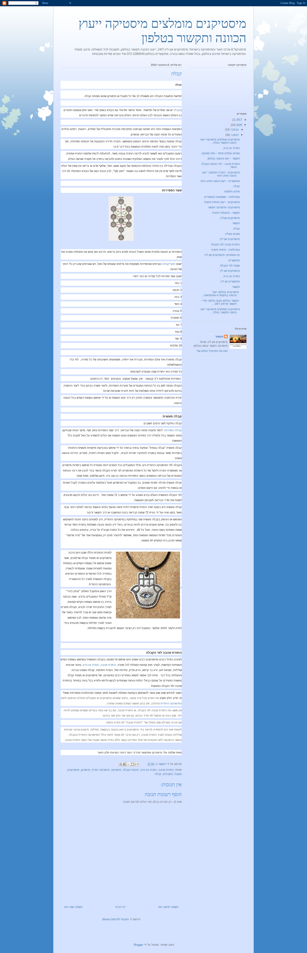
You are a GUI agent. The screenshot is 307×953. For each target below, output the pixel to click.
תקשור (236, 223)
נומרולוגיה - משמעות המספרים (222, 196)
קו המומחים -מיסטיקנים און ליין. (222, 255)
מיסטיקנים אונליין (230, 218)
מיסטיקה (116, 769)
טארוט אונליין (232, 233)
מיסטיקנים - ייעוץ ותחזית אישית (222, 202)
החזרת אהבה (108, 664)
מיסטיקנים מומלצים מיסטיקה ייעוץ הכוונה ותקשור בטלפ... (220, 141)
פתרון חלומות (232, 191)
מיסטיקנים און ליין (230, 270)
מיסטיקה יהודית (100, 769)
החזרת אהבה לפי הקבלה (225, 244)
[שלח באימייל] (136, 764)
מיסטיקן (85, 769)
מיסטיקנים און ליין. (229, 239)
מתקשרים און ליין (230, 281)
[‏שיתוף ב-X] (129, 764)
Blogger (138, 944)
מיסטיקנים (73, 769)
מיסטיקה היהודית (170, 703)
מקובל (178, 774)
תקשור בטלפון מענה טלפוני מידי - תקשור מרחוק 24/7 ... (220, 302)
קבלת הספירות (173, 430)
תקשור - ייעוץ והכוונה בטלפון (224, 158)
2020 (238, 124)
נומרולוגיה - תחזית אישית (225, 249)
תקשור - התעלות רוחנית (226, 212)
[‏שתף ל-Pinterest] (121, 764)
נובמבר (234, 129)
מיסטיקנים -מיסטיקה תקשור (224, 207)
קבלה (177, 110)
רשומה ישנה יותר (73, 907)
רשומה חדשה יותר (168, 907)
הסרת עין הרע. (231, 148)
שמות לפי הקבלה (230, 265)
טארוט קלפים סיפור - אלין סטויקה (221, 153)
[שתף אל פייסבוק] (125, 764)
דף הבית (120, 907)
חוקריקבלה (169, 263)
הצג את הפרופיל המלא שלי (212, 351)
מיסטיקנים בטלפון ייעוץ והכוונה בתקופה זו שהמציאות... (221, 294)
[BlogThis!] (133, 764)
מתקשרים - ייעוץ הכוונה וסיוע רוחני (220, 181)
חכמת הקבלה (131, 769)
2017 (238, 119)
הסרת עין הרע (91, 664)
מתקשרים (234, 260)
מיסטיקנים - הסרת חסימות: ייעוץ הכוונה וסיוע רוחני (221, 174)
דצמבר (234, 135)
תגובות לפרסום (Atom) (115, 919)
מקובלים (168, 774)
